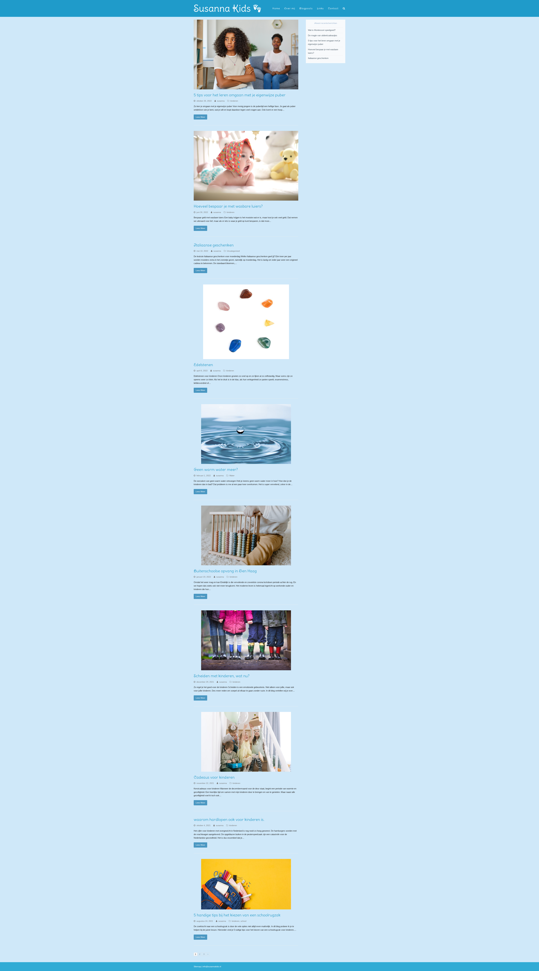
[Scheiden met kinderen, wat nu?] (246, 668)
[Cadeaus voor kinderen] (246, 770)
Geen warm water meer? (216, 469)
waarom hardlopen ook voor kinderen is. (229, 819)
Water (232, 475)
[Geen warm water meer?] (246, 462)
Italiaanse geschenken (214, 245)
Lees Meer (200, 117)
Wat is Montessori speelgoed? (321, 30)
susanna (221, 101)
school (243, 921)
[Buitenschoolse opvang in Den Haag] (246, 563)
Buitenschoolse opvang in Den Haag (225, 571)
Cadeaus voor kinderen (214, 777)
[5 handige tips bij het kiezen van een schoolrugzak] (246, 907)
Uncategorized (233, 251)
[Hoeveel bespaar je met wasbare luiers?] (246, 199)
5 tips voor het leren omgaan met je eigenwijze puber (240, 95)
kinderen (234, 101)
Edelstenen (203, 364)
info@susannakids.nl (212, 966)
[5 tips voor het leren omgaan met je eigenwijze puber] (246, 87)
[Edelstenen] (246, 357)
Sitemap (197, 966)
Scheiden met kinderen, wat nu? (221, 675)
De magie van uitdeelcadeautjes (322, 35)
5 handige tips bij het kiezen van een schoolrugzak (237, 915)
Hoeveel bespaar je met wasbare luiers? (228, 206)
